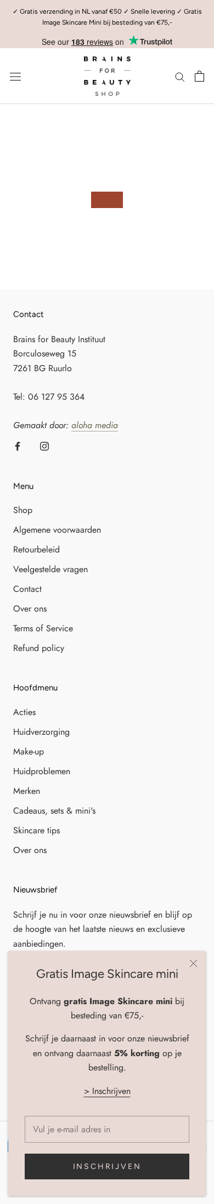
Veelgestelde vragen (50, 569)
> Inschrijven (107, 1091)
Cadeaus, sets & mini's (54, 810)
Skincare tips (36, 830)
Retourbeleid (36, 549)
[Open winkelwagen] (199, 76)
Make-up (28, 751)
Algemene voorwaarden (57, 529)
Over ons (30, 608)
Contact (27, 589)
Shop (22, 510)
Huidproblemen (41, 771)
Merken (26, 791)
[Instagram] (44, 446)
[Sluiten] (193, 963)
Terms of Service (43, 628)
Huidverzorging (41, 731)
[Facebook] (17, 446)
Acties (24, 712)
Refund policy (38, 648)
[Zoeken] (180, 76)
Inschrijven (107, 1166)
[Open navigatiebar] (15, 76)
